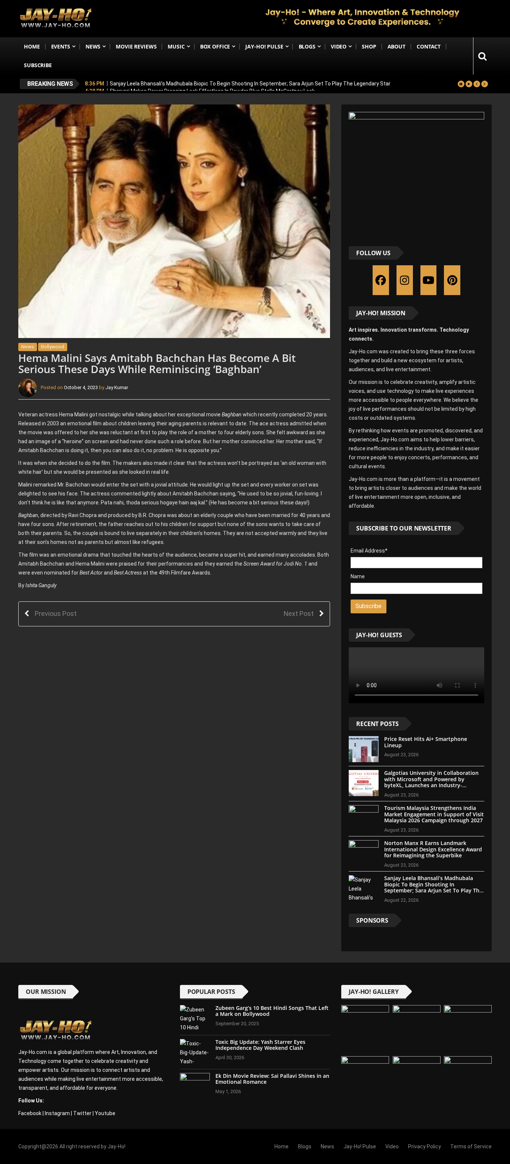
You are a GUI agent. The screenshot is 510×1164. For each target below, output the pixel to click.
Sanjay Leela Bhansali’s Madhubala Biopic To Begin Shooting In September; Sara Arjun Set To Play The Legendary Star (250, 84)
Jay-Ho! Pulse (264, 46)
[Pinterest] (452, 280)
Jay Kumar (116, 388)
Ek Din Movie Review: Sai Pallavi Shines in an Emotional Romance (272, 1079)
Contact (429, 46)
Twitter (82, 1113)
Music (176, 46)
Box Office (215, 46)
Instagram (57, 1113)
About (396, 46)
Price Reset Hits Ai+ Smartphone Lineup (425, 742)
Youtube (105, 1113)
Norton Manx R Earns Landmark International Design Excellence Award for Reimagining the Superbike (433, 849)
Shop (369, 46)
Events (60, 46)
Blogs (307, 46)
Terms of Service (471, 1146)
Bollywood (52, 347)
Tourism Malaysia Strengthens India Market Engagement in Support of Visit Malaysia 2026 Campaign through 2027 (434, 814)
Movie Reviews (136, 46)
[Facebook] (381, 280)
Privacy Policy (424, 1146)
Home (32, 46)
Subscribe (38, 65)
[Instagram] (405, 280)
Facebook (29, 1113)
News (92, 46)
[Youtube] (428, 280)
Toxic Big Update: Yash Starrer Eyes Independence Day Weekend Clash (260, 1045)
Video (338, 46)
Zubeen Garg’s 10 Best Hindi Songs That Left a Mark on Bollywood (272, 1011)
